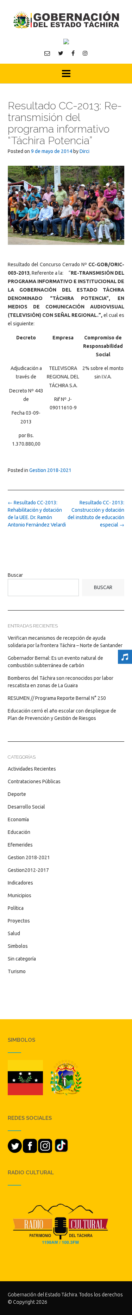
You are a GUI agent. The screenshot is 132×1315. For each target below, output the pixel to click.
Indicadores (20, 883)
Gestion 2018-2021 (50, 470)
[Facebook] (73, 53)
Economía (18, 819)
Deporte (17, 794)
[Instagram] (85, 53)
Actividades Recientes (32, 769)
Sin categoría (22, 959)
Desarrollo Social (26, 807)
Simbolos (18, 946)
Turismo (17, 971)
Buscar (15, 575)
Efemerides (20, 845)
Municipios (19, 895)
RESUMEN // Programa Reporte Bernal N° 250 (57, 698)
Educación (19, 832)
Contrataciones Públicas (34, 781)
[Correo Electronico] (47, 53)
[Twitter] (60, 53)
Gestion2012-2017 (28, 870)
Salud (14, 933)
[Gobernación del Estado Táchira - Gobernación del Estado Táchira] (66, 20)
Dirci (84, 151)
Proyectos (19, 921)
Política (16, 908)
